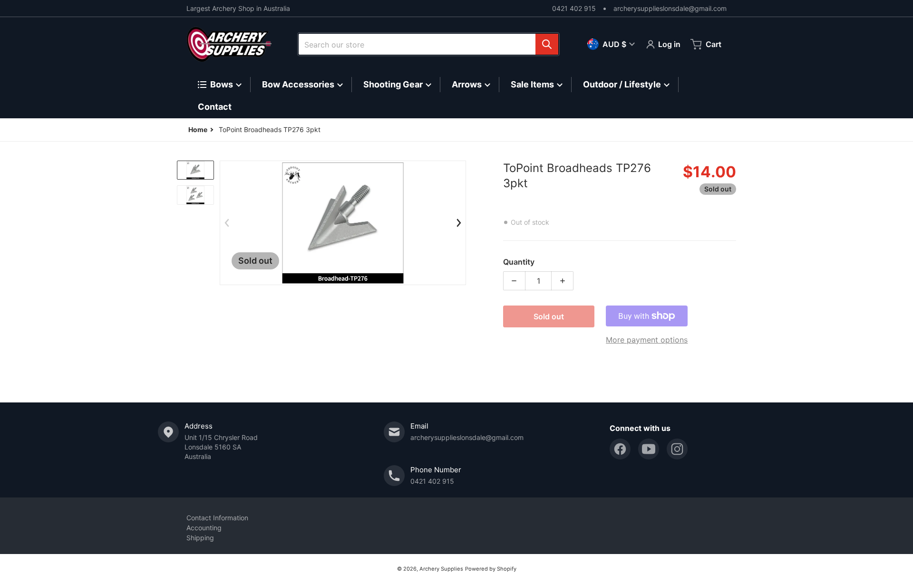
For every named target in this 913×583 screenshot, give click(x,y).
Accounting (204, 528)
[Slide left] (226, 223)
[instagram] (677, 449)
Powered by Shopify (490, 568)
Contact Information (217, 518)
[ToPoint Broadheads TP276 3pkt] (195, 170)
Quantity (518, 262)
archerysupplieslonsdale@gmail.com (670, 8)
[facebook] (620, 449)
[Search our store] (546, 44)
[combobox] (428, 44)
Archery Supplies (441, 568)
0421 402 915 (574, 8)
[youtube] (648, 449)
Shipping (200, 538)
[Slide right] (459, 223)
